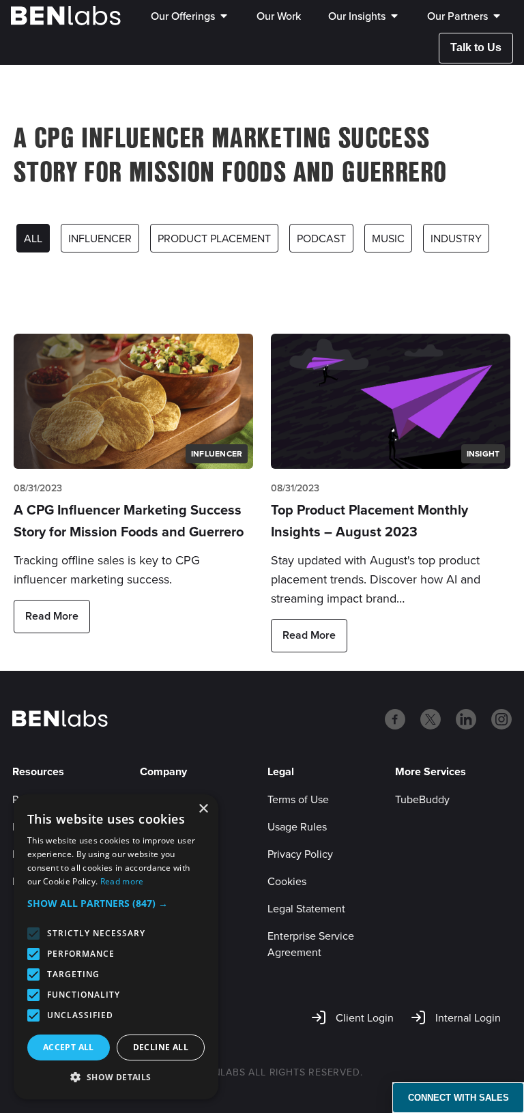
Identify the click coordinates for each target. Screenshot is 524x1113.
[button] (116, 903)
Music (388, 238)
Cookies (286, 880)
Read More (51, 616)
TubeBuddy (422, 799)
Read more (122, 881)
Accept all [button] (68, 1047)
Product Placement (214, 238)
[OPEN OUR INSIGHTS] (394, 16)
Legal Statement (306, 908)
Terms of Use (298, 799)
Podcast (321, 238)
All (33, 238)
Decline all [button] (160, 1047)
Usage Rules (297, 826)
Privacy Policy (300, 853)
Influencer (100, 238)
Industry (456, 238)
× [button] (203, 809)
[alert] (116, 946)
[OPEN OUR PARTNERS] (496, 16)
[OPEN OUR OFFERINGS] (223, 16)
